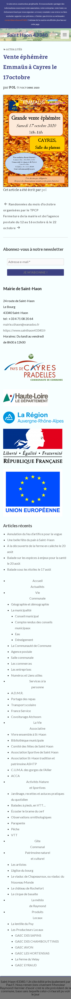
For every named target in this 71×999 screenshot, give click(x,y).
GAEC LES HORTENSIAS (32, 953)
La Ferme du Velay (27, 959)
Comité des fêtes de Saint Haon (32, 746)
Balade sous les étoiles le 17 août (29, 569)
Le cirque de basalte (24, 894)
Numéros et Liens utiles (26, 675)
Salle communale (22, 657)
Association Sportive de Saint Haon (34, 752)
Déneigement (24, 640)
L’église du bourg (22, 870)
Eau (17, 634)
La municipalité (21, 610)
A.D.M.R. (17, 693)
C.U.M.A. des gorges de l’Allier (31, 770)
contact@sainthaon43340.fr (16, 20)
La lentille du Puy (22, 924)
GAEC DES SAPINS (28, 935)
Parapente (18, 823)
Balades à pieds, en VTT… (28, 805)
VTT (14, 835)
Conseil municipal (27, 616)
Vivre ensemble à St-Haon (28, 734)
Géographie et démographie (30, 604)
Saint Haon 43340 (13, 981)
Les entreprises (21, 669)
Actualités (14, 49)
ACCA (15, 776)
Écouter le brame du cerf (27, 811)
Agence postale (21, 651)
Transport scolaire (23, 705)
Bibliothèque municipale (27, 740)
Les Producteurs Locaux (27, 929)
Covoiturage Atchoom (26, 717)
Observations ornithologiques (31, 817)
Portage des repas (23, 699)
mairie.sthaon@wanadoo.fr (21, 324)
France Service (21, 711)
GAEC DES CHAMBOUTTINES (37, 941)
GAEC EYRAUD (26, 965)
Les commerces (21, 663)
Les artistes (18, 864)
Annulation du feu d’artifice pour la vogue (34, 534)
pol (12, 87)
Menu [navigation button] (65, 34)
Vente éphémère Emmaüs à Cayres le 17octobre (30, 67)
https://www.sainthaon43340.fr (24, 330)
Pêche (15, 829)
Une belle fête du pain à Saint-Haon (30, 540)
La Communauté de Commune (31, 645)
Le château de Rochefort (27, 888)
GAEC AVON (24, 947)
